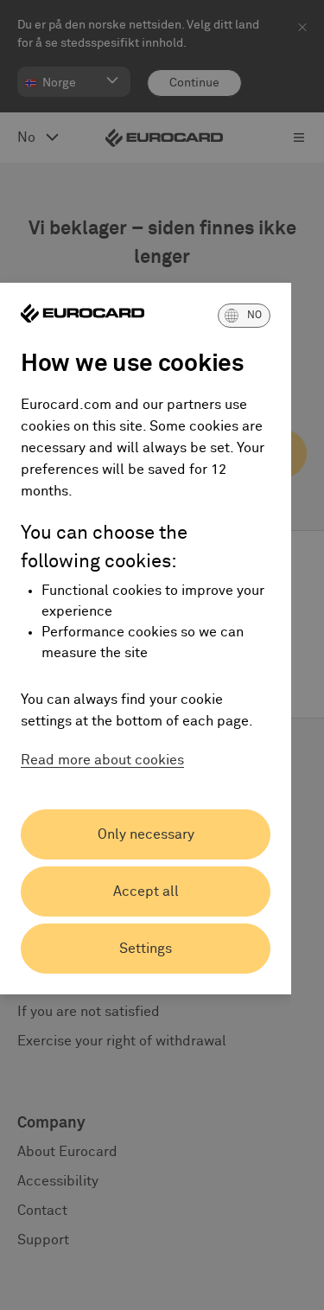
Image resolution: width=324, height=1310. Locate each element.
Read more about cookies (102, 760)
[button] (244, 316)
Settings (145, 948)
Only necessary (146, 834)
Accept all (146, 891)
